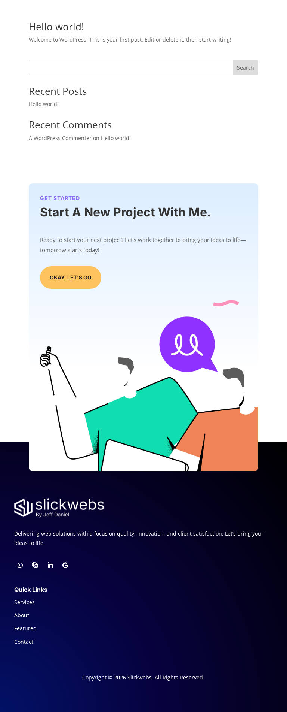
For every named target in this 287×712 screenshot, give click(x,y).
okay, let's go (71, 277)
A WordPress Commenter (60, 138)
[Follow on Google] (65, 565)
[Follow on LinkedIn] (50, 565)
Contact (23, 641)
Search (245, 67)
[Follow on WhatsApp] (20, 565)
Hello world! (56, 26)
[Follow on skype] (35, 565)
